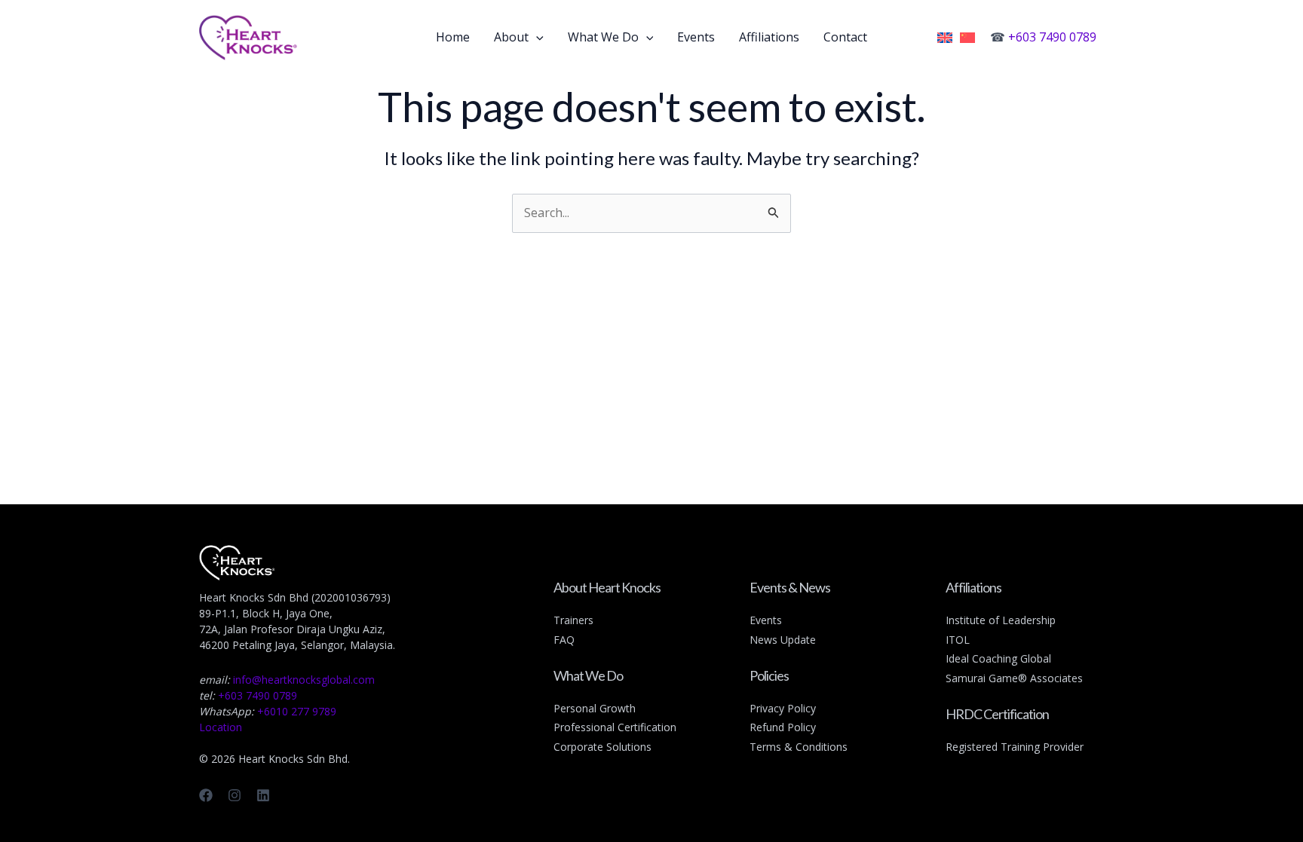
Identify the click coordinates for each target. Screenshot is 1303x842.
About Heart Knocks (607, 587)
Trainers (573, 620)
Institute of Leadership (1001, 620)
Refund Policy (783, 727)
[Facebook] (206, 795)
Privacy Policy (783, 708)
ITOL (958, 639)
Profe (567, 727)
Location (220, 727)
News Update (783, 639)
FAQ (564, 639)
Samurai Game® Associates (1014, 678)
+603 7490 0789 (1052, 37)
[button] (536, 37)
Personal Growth (594, 708)
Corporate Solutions (602, 746)
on (670, 727)
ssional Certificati (622, 727)
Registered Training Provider (1015, 746)
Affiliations (769, 37)
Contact (845, 37)
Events (696, 37)
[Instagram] (234, 795)
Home (453, 37)
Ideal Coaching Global (998, 658)
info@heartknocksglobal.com (304, 679)
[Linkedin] (263, 795)
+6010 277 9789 (296, 711)
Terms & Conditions (799, 746)
